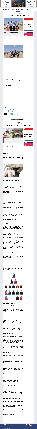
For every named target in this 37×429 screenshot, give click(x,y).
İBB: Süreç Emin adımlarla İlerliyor (28, 20)
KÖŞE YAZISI (13, 9)
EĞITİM (9, 426)
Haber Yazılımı (32, 428)
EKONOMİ (25, 9)
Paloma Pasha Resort (11, 112)
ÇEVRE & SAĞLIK (4, 426)
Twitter (26, 32)
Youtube (26, 35)
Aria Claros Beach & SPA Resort (13, 113)
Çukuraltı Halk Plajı (11, 111)
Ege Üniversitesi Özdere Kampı (13, 114)
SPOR (27, 9)
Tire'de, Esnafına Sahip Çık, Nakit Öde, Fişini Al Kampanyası (28, 22)
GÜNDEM (21, 9)
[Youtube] (30, 425)
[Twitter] (28, 425)
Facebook (26, 30)
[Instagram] (29, 425)
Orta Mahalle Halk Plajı (11, 108)
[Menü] (32, 9)
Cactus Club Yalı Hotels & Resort (13, 104)
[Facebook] (26, 425)
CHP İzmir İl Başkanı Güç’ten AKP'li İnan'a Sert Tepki (28, 28)
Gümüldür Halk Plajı (11, 107)
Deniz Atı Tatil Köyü (11, 106)
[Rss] (31, 425)
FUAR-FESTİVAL (18, 9)
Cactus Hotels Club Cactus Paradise (14, 105)
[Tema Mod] (33, 9)
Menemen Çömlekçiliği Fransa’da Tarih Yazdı (28, 24)
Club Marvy (10, 110)
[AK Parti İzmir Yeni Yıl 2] (18, 3)
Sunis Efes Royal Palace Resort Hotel (14, 109)
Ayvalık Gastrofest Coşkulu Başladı (28, 26)
